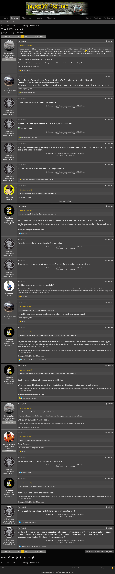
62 (29, 37)
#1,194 (110, 366)
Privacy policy (95, 568)
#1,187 (110, 185)
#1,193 (110, 327)
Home (5, 18)
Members (51, 18)
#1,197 (110, 457)
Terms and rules (83, 568)
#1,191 (110, 281)
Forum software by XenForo (57, 572)
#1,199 (110, 507)
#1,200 (110, 528)
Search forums (14, 22)
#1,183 (110, 98)
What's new (26, 18)
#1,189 (110, 239)
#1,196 (110, 432)
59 (19, 37)
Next (41, 37)
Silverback (9, 110)
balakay (9, 197)
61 (26, 37)
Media (39, 18)
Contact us (73, 568)
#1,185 (110, 143)
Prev (5, 37)
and (26, 70)
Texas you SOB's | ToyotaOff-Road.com (31, 230)
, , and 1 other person (37, 180)
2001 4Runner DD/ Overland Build (28, 67)
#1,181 (110, 41)
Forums (14, 18)
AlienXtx (9, 293)
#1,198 (110, 478)
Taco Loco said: (25, 408)
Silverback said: (25, 45)
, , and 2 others (34, 360)
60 (22, 37)
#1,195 (110, 404)
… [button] (12, 37)
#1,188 (110, 206)
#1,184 (110, 119)
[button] (33, 18)
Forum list (4, 22)
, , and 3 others (33, 546)
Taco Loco (9, 218)
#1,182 (110, 76)
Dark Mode (7, 568)
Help (102, 568)
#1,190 (110, 260)
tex (9, 88)
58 (15, 37)
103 (36, 37)
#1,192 (110, 302)
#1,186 (110, 164)
